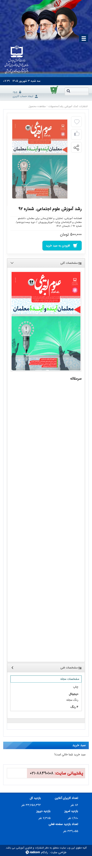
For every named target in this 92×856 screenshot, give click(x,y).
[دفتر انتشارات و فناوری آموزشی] (16, 59)
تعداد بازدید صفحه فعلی (63, 824)
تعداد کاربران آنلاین (66, 798)
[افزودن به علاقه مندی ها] (76, 122)
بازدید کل (35, 798)
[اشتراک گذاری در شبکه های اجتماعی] (76, 147)
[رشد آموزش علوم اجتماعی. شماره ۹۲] (46, 321)
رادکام (44, 852)
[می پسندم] (76, 134)
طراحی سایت (58, 852)
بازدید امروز (71, 811)
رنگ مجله (72, 700)
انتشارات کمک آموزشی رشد (73, 106)
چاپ (75, 687)
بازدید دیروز (43, 811)
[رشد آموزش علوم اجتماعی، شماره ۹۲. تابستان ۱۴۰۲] (39, 158)
